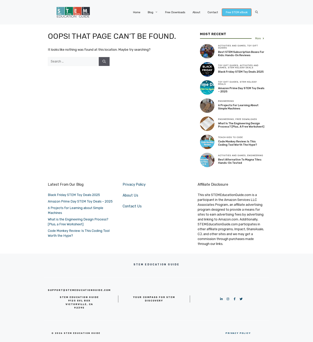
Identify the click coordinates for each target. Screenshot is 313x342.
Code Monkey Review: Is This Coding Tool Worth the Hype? (237, 143)
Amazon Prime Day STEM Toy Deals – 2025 (80, 201)
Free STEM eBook (237, 12)
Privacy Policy (134, 184)
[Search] (104, 61)
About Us (130, 195)
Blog (150, 12)
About (196, 12)
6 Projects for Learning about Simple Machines (238, 107)
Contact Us (132, 206)
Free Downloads (175, 12)
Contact (213, 12)
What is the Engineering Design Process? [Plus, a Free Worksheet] (241, 125)
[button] (257, 12)
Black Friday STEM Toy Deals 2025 (241, 71)
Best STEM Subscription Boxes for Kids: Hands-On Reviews (241, 53)
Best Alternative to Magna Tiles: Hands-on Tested (240, 161)
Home (136, 12)
